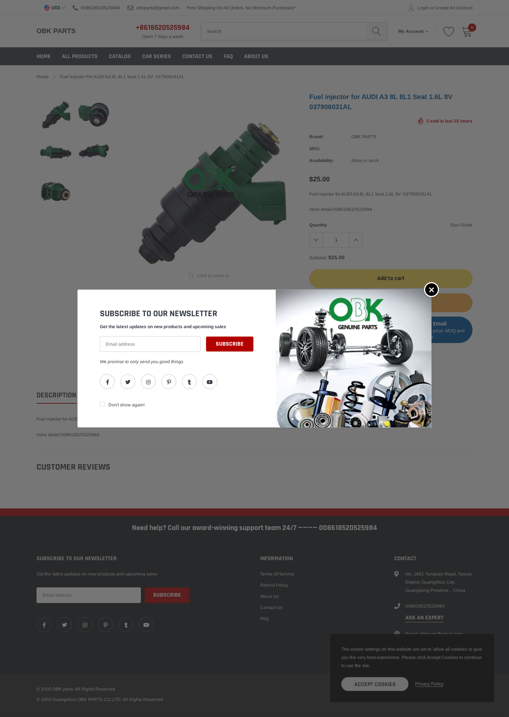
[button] (431, 289)
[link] (107, 381)
